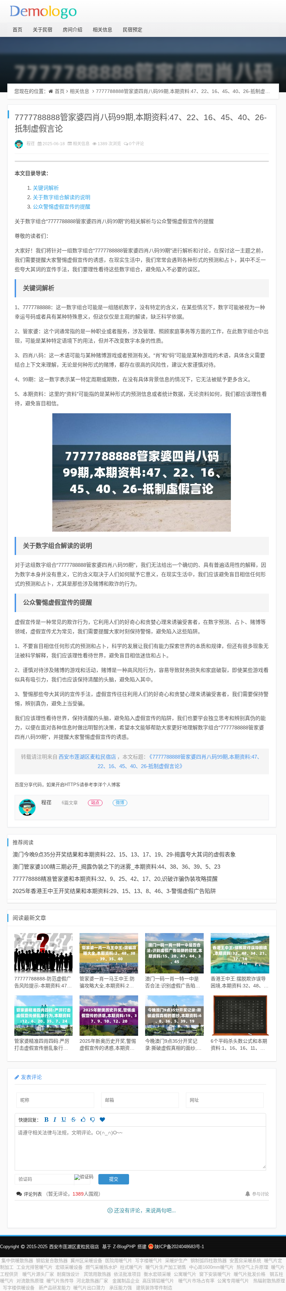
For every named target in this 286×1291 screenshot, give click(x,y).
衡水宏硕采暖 (157, 1274)
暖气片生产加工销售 (165, 1267)
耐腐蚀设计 (69, 1274)
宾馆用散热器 (97, 1274)
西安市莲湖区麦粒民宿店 (74, 1246)
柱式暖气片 (131, 1267)
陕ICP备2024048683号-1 (179, 1246)
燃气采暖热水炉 (101, 1267)
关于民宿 (42, 29)
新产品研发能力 (54, 1287)
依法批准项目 (127, 1274)
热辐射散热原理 (269, 1280)
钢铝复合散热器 (52, 1260)
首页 (17, 29)
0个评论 (136, 143)
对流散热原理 (30, 1280)
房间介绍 (72, 29)
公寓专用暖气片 (233, 1280)
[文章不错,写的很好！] (83, 1119)
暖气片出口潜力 (89, 1287)
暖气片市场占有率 (196, 1280)
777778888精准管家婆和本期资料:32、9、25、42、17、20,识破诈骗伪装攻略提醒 (115, 879)
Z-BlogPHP (124, 1246)
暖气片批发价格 (250, 1274)
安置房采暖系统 (245, 1260)
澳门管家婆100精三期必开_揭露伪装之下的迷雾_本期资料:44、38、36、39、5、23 (116, 867)
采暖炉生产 (176, 1260)
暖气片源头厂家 (38, 1274)
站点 (95, 802)
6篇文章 (70, 802)
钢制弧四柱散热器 (208, 1260)
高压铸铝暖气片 (158, 1280)
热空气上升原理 (252, 1267)
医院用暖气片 (118, 1260)
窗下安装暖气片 (215, 1274)
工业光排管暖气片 (34, 1267)
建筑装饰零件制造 (154, 1287)
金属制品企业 (126, 1280)
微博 (120, 802)
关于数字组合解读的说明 (61, 197)
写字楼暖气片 (148, 1260)
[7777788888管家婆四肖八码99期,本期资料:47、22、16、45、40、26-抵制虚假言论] (142, 472)
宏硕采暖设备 (69, 1267)
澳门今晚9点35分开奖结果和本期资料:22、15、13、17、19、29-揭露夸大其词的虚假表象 (124, 855)
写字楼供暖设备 (19, 1287)
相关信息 (102, 29)
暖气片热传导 (60, 1280)
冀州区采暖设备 (86, 1260)
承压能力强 (121, 1287)
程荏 (31, 143)
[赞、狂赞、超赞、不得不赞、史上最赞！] (102, 1119)
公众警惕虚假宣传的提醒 (61, 207)
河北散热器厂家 (93, 1280)
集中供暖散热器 (17, 1260)
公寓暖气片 (185, 1274)
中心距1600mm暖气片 (211, 1267)
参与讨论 (260, 1194)
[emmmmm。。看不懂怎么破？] (93, 1119)
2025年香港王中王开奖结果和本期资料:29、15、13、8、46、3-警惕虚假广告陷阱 (114, 891)
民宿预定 (132, 29)
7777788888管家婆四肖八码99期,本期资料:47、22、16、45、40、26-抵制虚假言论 (188, 91)
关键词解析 (46, 188)
